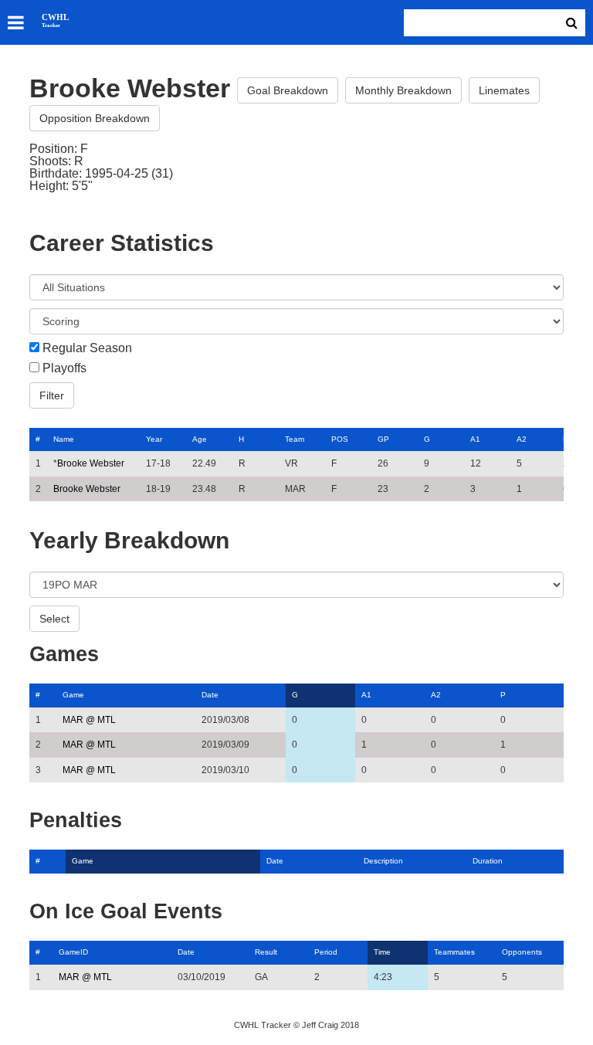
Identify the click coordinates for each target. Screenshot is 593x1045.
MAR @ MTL (89, 719)
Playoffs (64, 368)
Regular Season (87, 348)
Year (154, 439)
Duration (488, 861)
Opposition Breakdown (94, 118)
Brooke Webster (90, 463)
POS (339, 439)
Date (210, 694)
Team (294, 439)
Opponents (522, 952)
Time (382, 952)
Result (266, 952)
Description (383, 861)
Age (199, 439)
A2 (522, 439)
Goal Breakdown (287, 90)
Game (73, 694)
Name (63, 439)
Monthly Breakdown (403, 90)
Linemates (504, 90)
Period (325, 952)
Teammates (454, 952)
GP (383, 439)
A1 (475, 439)
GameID (73, 952)
